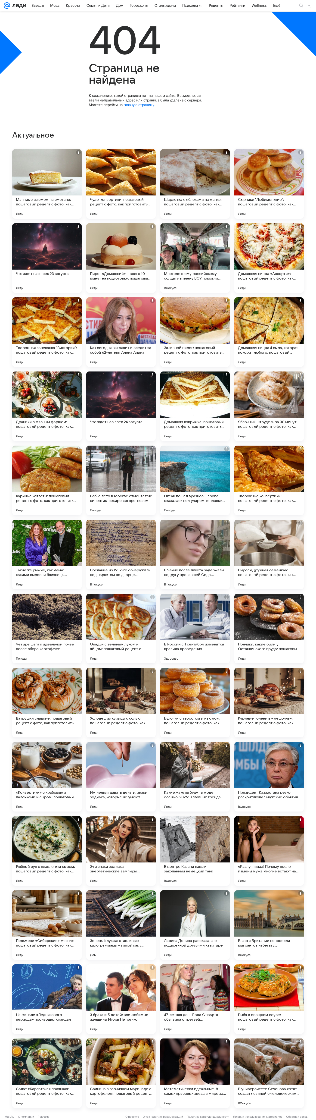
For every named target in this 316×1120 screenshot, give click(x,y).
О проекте (132, 1116)
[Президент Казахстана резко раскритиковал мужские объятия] (269, 777)
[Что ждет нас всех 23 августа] (47, 258)
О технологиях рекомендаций (163, 1116)
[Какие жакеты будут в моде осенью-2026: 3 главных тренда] (195, 777)
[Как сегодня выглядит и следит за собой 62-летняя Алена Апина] (121, 332)
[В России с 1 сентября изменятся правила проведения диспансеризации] (195, 628)
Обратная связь (297, 1116)
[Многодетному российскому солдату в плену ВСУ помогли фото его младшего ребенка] (195, 258)
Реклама (44, 1116)
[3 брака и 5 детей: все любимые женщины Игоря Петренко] (121, 999)
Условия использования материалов (257, 1116)
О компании (26, 1116)
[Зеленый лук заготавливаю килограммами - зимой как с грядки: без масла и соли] (121, 925)
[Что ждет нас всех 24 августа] (121, 406)
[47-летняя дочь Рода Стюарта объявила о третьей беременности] (195, 999)
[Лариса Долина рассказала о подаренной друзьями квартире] (195, 925)
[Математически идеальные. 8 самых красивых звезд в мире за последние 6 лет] (195, 1073)
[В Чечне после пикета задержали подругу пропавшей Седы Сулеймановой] (195, 554)
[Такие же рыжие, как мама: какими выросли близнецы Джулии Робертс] (47, 554)
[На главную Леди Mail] (18, 5)
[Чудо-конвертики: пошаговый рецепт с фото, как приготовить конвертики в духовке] (121, 184)
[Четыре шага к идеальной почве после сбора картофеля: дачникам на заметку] (47, 628)
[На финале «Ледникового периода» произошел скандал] (47, 999)
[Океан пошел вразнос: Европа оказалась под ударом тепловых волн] (195, 480)
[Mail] (7, 5)
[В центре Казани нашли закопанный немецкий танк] (195, 851)
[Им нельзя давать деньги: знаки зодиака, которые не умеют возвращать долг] (121, 777)
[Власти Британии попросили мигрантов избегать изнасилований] (269, 925)
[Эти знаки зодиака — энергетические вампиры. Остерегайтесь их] (121, 851)
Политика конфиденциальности (208, 1116)
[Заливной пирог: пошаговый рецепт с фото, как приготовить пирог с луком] (195, 332)
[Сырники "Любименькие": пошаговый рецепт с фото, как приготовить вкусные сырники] (269, 184)
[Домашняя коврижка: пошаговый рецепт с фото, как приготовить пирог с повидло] (195, 406)
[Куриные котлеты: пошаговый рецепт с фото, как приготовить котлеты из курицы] (47, 480)
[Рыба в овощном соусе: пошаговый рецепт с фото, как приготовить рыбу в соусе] (269, 999)
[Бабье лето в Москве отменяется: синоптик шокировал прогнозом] (121, 480)
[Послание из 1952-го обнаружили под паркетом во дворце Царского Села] (121, 554)
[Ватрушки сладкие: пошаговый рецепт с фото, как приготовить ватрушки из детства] (47, 702)
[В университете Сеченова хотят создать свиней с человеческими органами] (269, 1073)
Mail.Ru (9, 1116)
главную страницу (139, 105)
